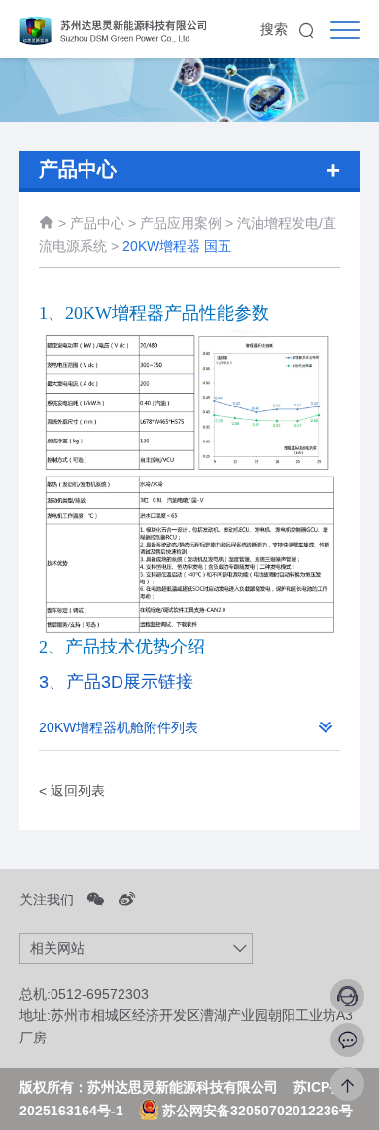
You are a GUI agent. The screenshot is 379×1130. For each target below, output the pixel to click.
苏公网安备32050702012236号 (255, 1110)
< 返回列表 (72, 790)
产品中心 (97, 222)
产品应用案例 (182, 222)
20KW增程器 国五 (176, 246)
